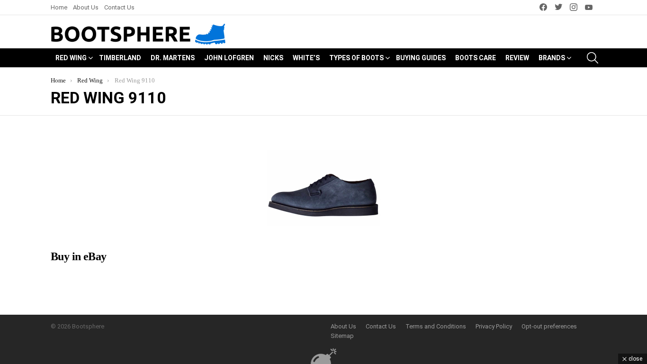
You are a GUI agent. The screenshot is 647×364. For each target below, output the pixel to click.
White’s (306, 58)
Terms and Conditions (435, 326)
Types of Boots (356, 58)
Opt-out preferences (549, 326)
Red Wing (71, 58)
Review (517, 58)
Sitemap (342, 335)
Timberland (120, 58)
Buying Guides (421, 58)
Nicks (273, 58)
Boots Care (475, 58)
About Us (86, 7)
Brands (552, 58)
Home (59, 7)
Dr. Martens (173, 58)
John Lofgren (229, 58)
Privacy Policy (494, 326)
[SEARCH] (592, 57)
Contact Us (119, 7)
